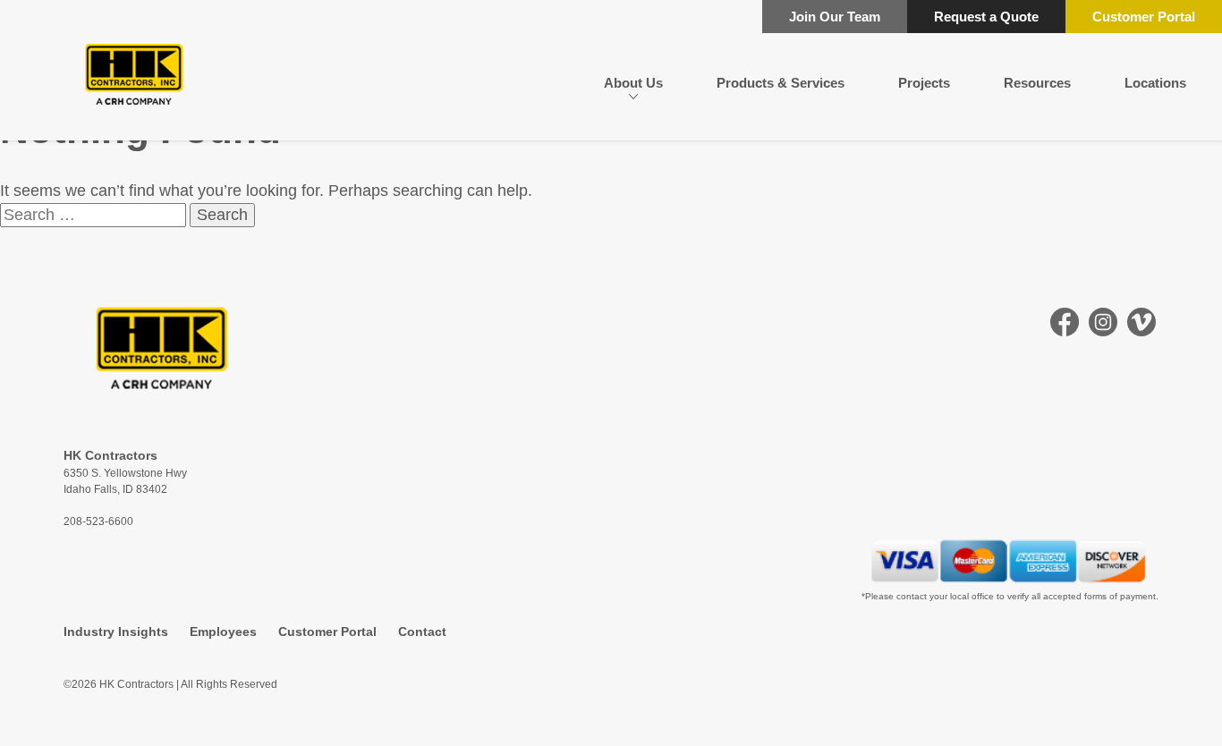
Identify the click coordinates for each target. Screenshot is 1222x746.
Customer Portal (1143, 16)
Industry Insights (116, 631)
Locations (1155, 82)
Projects (924, 82)
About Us (633, 82)
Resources (1037, 82)
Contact (422, 631)
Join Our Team (834, 16)
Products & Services (780, 82)
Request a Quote (986, 16)
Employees (223, 631)
